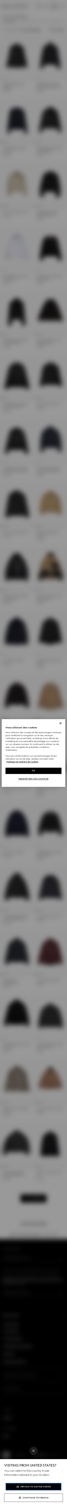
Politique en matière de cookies (22, 762)
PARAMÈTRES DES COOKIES (33, 779)
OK (33, 771)
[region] (33, 753)
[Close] (33, 1451)
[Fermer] (60, 723)
